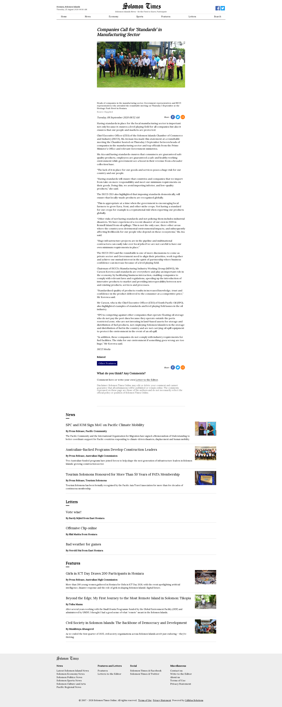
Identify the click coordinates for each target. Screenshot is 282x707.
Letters (192, 16)
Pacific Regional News (69, 687)
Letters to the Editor (109, 673)
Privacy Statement (180, 683)
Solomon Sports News (69, 680)
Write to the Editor (181, 673)
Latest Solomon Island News (73, 670)
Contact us (176, 670)
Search (217, 16)
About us (175, 677)
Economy (113, 16)
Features (165, 16)
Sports (139, 16)
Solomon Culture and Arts (71, 683)
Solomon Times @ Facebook (145, 670)
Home (64, 16)
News (88, 16)
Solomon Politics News (69, 677)
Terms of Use (178, 680)
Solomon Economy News (71, 673)
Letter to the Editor (147, 379)
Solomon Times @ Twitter (144, 673)
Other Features (107, 363)
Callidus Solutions (194, 700)
